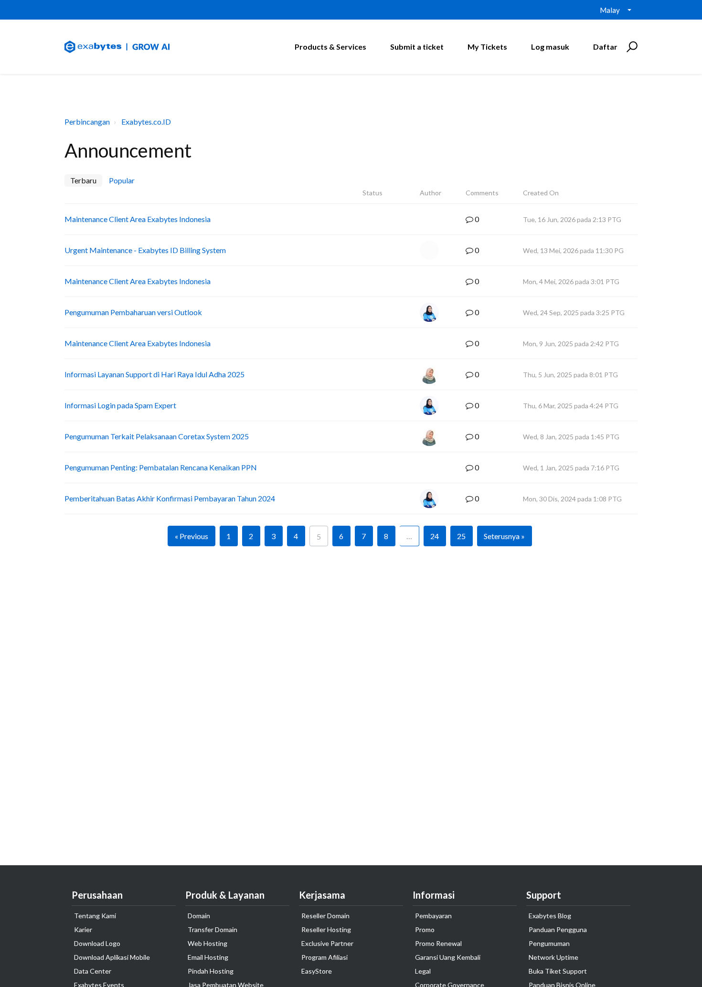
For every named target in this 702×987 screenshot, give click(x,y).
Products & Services (330, 46)
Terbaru (83, 180)
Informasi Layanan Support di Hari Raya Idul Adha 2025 (154, 374)
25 (461, 536)
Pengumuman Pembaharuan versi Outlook (133, 312)
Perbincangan (87, 121)
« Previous (191, 536)
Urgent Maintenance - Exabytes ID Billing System (145, 250)
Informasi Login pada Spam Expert (120, 405)
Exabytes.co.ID (146, 121)
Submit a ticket (417, 46)
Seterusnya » (504, 536)
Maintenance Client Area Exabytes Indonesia (137, 218)
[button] (631, 47)
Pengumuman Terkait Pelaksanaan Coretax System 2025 (156, 436)
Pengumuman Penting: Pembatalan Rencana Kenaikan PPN (160, 467)
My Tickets (487, 46)
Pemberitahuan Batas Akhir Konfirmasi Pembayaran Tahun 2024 (169, 498)
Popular (122, 180)
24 (434, 536)
